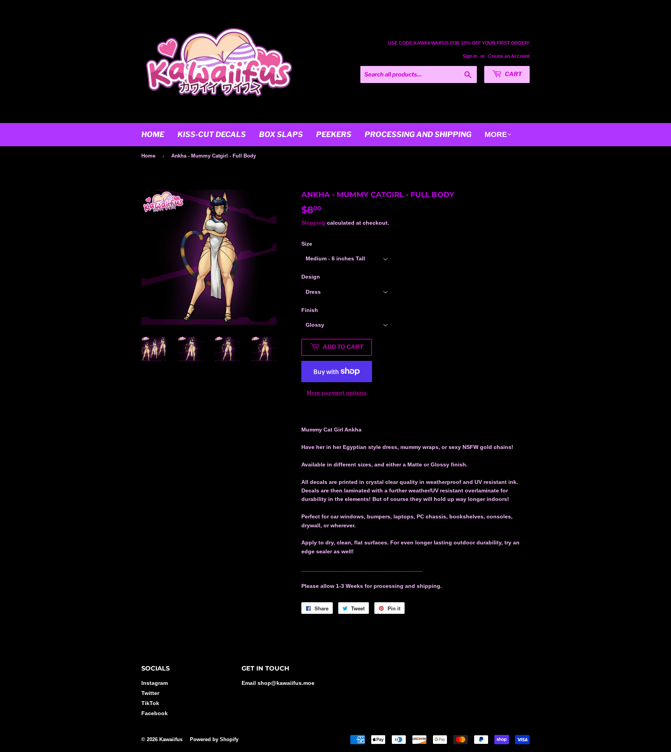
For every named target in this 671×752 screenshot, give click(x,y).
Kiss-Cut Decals (211, 134)
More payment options (337, 393)
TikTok (150, 703)
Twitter (150, 693)
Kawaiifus (171, 739)
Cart (513, 74)
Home (152, 134)
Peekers (333, 134)
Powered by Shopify (214, 739)
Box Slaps (281, 134)
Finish (309, 310)
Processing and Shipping (418, 134)
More (496, 134)
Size (306, 244)
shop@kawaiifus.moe (286, 683)
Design (310, 277)
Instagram (154, 683)
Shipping (313, 223)
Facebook (154, 713)
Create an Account (509, 56)
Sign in (469, 56)
